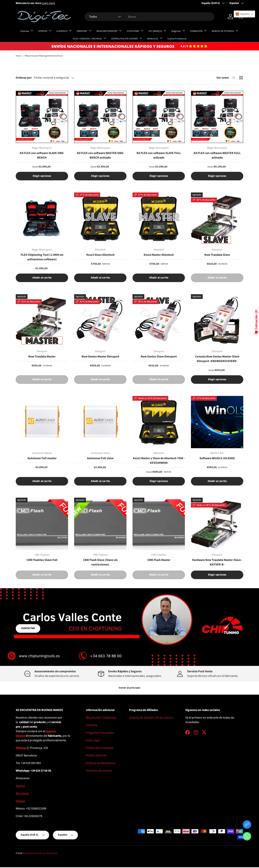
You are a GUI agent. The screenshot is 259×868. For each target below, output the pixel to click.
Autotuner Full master (42, 458)
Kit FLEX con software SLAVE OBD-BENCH (42, 155)
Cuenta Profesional (176, 38)
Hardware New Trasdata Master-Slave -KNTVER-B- (217, 562)
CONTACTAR (28, 628)
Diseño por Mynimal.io (46, 853)
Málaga (20, 801)
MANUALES (152, 38)
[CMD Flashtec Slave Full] (42, 524)
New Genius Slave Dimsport (159, 356)
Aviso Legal (93, 740)
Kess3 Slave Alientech (100, 255)
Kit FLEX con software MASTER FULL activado (217, 155)
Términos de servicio (99, 771)
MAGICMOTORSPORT (107, 31)
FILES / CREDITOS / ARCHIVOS (87, 38)
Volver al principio (129, 688)
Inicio (18, 56)
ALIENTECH (62, 31)
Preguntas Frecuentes (100, 733)
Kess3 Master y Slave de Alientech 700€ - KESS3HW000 (159, 460)
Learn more (48, 3)
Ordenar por (24, 78)
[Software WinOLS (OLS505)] (217, 422)
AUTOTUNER (133, 31)
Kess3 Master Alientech (159, 255)
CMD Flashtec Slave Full (42, 560)
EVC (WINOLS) (155, 31)
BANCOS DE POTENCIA (223, 31)
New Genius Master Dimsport (100, 356)
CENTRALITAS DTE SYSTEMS (124, 38)
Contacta (91, 725)
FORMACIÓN (196, 31)
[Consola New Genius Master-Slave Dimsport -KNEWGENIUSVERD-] (217, 320)
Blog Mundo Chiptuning (101, 718)
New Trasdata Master (42, 356)
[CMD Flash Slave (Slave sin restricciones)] (100, 524)
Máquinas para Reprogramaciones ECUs (44, 56)
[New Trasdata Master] (42, 320)
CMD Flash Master (158, 560)
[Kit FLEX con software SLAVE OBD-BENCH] (42, 117)
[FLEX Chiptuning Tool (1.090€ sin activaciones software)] (42, 218)
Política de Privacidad (99, 748)
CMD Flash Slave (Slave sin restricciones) (100, 562)
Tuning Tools (29, 853)
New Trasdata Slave (217, 255)
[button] (247, 837)
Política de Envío (96, 755)
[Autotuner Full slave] (100, 422)
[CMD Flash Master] (159, 524)
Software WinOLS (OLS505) (217, 458)
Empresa (24, 31)
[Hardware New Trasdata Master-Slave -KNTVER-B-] (217, 524)
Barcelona (22, 793)
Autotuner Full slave (100, 458)
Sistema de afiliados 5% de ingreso (151, 718)
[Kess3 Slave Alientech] (100, 218)
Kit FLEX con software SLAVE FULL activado (159, 155)
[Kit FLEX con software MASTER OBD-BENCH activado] (100, 117)
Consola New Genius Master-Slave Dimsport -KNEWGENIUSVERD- (217, 358)
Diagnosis (176, 31)
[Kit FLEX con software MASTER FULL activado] (217, 117)
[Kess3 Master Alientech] (159, 218)
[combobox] (149, 16)
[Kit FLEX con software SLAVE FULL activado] (159, 117)
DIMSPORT (82, 31)
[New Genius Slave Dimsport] (159, 320)
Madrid (20, 786)
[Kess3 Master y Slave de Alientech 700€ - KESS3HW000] (159, 422)
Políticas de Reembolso (100, 763)
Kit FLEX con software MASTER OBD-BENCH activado (100, 155)
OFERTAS (42, 31)
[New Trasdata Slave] (217, 218)
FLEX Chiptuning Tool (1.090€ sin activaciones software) (42, 257)
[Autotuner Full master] (42, 422)
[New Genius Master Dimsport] (100, 320)
